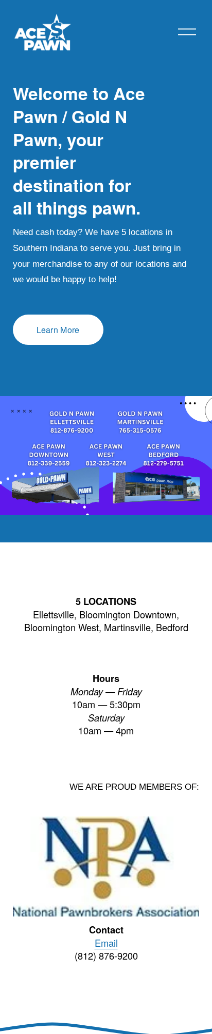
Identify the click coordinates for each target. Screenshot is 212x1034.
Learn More (58, 330)
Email (106, 943)
